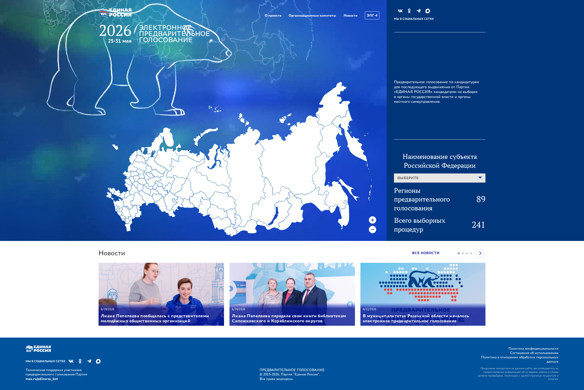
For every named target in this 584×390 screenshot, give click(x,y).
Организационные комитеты (312, 15)
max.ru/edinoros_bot (42, 379)
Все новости (425, 253)
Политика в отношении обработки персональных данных (519, 359)
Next (480, 253)
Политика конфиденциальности (533, 348)
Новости (350, 15)
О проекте (273, 15)
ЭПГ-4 (372, 15)
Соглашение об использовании (534, 353)
